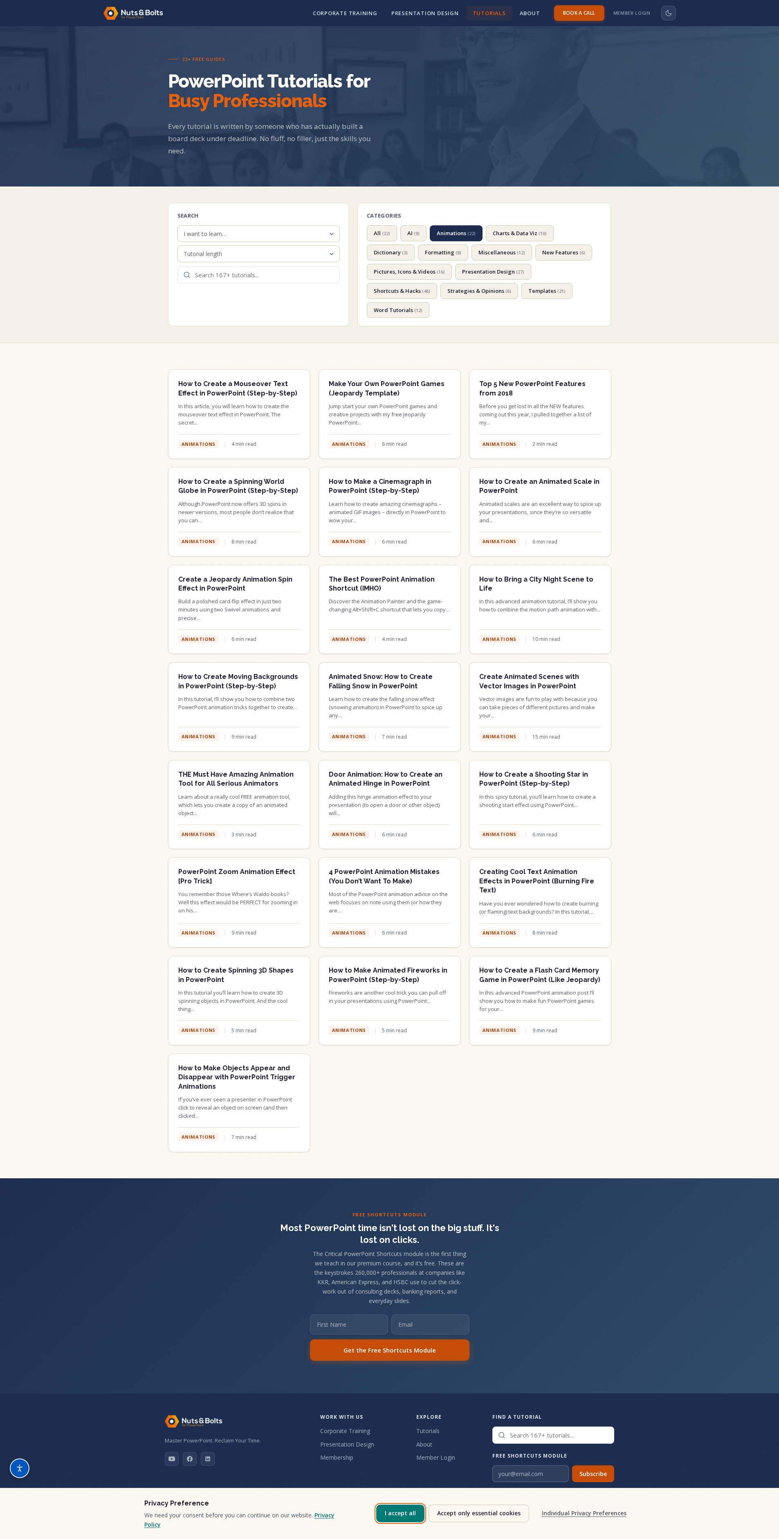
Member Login (632, 13)
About (530, 13)
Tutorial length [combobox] (203, 254)
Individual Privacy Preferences (584, 1513)
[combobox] (258, 274)
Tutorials (489, 13)
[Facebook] (190, 1459)
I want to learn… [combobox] (205, 234)
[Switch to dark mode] (668, 13)
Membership (336, 1457)
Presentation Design (425, 13)
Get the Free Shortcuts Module (389, 1350)
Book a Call (579, 12)
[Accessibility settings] (19, 1468)
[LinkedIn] (208, 1459)
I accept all (400, 1513)
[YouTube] (172, 1459)
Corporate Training (345, 13)
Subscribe (593, 1474)
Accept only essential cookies (479, 1513)
